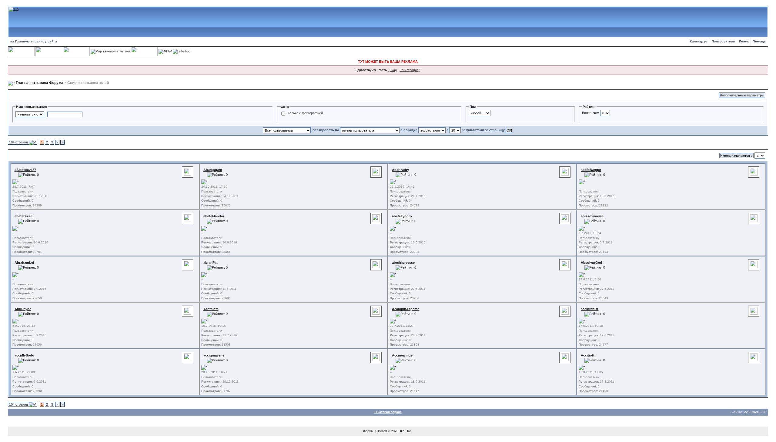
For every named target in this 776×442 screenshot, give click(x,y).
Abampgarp (212, 170)
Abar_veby (400, 170)
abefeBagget (591, 170)
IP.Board (380, 431)
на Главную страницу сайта (33, 41)
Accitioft (587, 355)
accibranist (589, 309)
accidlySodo (24, 355)
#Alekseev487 (25, 170)
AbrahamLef (24, 262)
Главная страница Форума (39, 83)
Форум (368, 431)
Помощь (759, 41)
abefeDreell (23, 216)
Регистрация (409, 70)
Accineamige (402, 355)
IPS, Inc (406, 431)
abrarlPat (210, 262)
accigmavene (213, 355)
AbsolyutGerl (591, 262)
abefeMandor (213, 216)
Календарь (699, 41)
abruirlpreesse (403, 262)
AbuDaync (23, 309)
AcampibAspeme (405, 309)
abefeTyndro (402, 216)
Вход (393, 70)
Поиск (744, 41)
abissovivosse (592, 216)
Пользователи (723, 41)
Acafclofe (211, 309)
